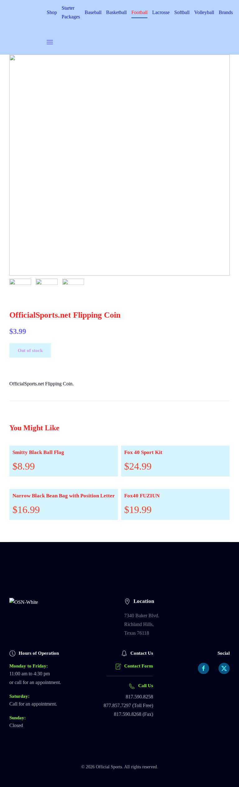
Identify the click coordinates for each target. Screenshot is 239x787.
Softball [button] (182, 12)
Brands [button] (226, 12)
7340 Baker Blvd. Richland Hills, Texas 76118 (141, 624)
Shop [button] (52, 12)
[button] (50, 42)
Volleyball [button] (204, 12)
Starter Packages (71, 12)
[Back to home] (28, 27)
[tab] (20, 290)
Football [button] (139, 12)
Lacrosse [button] (161, 12)
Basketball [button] (116, 12)
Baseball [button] (93, 12)
